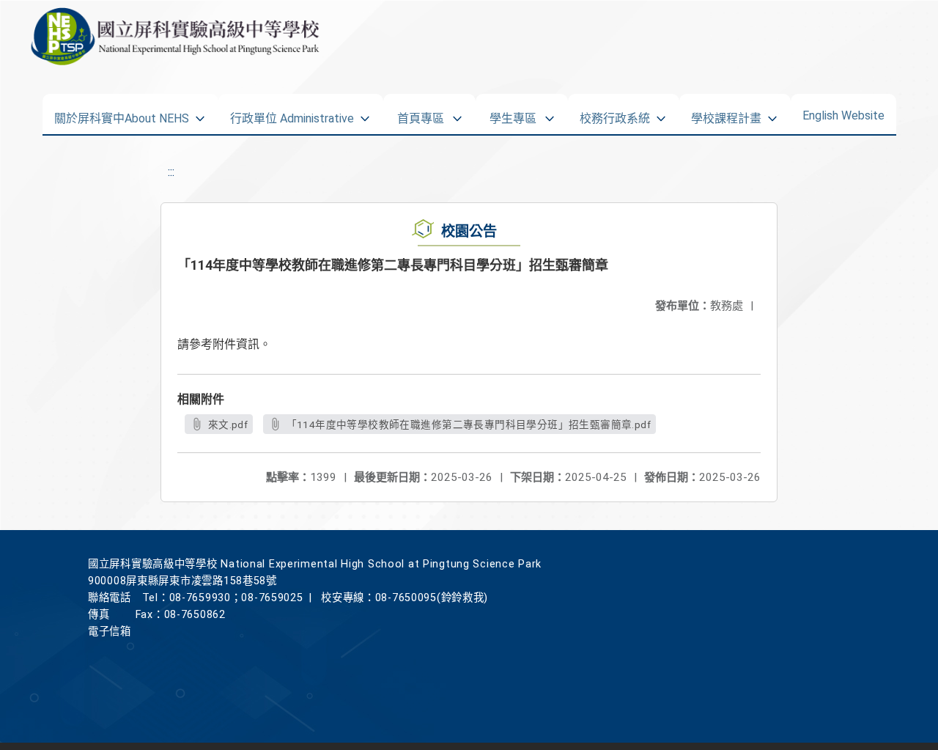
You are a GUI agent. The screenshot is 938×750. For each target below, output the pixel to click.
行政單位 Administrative (292, 113)
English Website (843, 112)
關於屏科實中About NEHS (121, 113)
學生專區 (513, 113)
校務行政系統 (615, 113)
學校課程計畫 (726, 113)
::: (171, 172)
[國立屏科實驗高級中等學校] (171, 36)
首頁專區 (420, 113)
